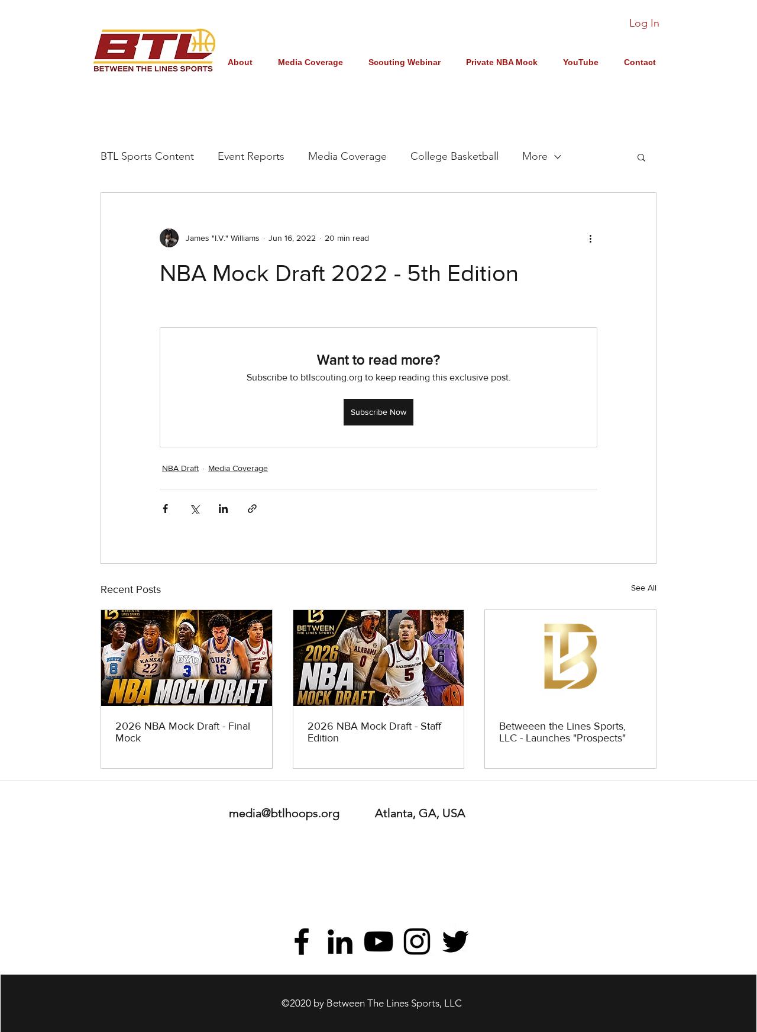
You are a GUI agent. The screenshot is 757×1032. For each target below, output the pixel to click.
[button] (641, 157)
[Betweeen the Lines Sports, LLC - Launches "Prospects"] (570, 658)
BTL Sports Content (147, 156)
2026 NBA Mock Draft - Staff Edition (374, 732)
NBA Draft (180, 468)
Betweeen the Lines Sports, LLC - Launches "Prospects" (562, 732)
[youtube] (378, 941)
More (535, 156)
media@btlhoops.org (284, 813)
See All (643, 587)
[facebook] (301, 941)
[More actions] (590, 238)
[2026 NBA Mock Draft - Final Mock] (186, 658)
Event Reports (251, 156)
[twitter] (455, 941)
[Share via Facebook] (165, 508)
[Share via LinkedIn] (223, 508)
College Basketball (454, 156)
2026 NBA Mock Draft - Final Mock (182, 732)
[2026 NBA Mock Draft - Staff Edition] (378, 658)
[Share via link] (252, 508)
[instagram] (417, 941)
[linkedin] (340, 941)
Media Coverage (347, 156)
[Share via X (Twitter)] (194, 508)
